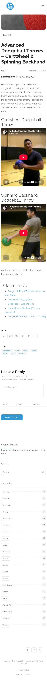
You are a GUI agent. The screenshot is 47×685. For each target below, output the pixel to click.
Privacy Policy (23, 670)
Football (5, 538)
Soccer (5, 572)
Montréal (6, 558)
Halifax (5, 545)
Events (5, 532)
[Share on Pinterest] (29, 335)
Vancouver (6, 612)
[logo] (10, 6)
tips (13, 354)
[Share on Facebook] (4, 335)
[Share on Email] (36, 335)
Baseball (6, 499)
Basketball (6, 505)
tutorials (22, 354)
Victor (3, 71)
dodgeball (7, 351)
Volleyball (6, 618)
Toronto (5, 592)
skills (34, 351)
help (17, 351)
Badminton (6, 492)
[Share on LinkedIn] (17, 335)
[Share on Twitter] (10, 335)
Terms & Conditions (23, 675)
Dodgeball (7, 35)
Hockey (5, 552)
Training (5, 598)
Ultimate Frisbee (8, 605)
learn (25, 351)
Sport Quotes (7, 585)
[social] (28, 649)
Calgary (5, 512)
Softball (5, 578)
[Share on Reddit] (23, 335)
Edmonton (6, 525)
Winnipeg (6, 625)
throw (5, 354)
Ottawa (5, 565)
